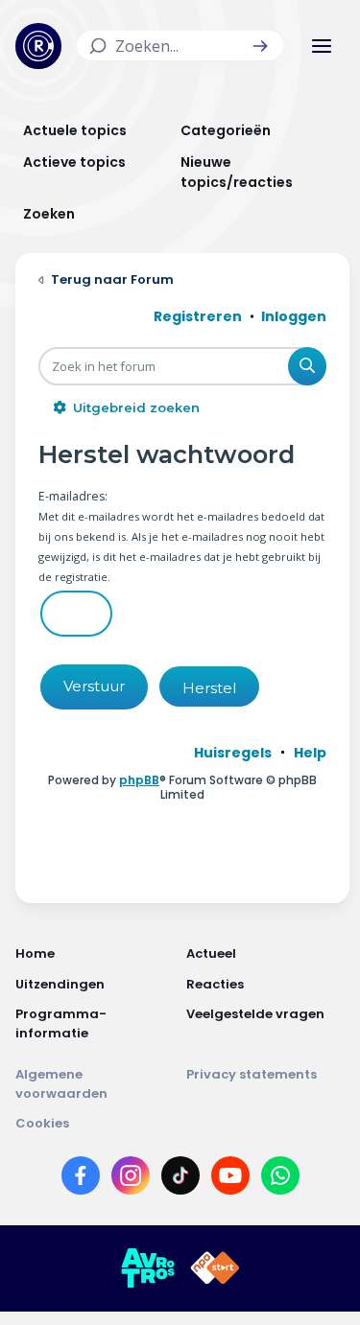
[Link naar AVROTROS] (148, 1268)
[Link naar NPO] (215, 1268)
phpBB (139, 780)
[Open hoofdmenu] (322, 46)
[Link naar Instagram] (130, 1179)
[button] (260, 46)
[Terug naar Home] (38, 46)
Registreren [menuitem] (198, 316)
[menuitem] (233, 752)
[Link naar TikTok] (180, 1179)
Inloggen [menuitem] (293, 316)
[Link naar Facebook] (80, 1179)
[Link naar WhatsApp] (280, 1179)
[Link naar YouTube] (230, 1179)
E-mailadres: (73, 496)
